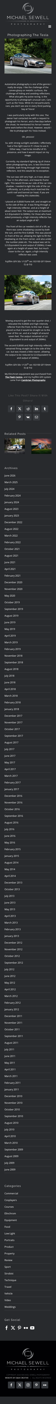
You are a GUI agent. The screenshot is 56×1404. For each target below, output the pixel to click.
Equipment (10, 1220)
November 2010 (13, 1102)
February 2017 (12, 782)
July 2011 (9, 1049)
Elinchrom (10, 1213)
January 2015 (11, 856)
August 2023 (11, 509)
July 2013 (9, 896)
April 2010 (10, 1136)
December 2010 (13, 1096)
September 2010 (13, 1116)
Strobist (8, 1273)
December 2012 (13, 942)
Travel (7, 1286)
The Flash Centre (13, 377)
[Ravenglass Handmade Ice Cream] (41, 446)
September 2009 (13, 1149)
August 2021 (11, 555)
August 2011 (11, 1042)
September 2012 (13, 962)
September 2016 (13, 816)
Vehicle (8, 1293)
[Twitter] (13, 1328)
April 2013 (10, 916)
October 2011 (12, 1029)
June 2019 (9, 622)
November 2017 (13, 722)
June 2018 (9, 682)
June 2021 (9, 562)
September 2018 (13, 662)
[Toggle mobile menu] (50, 26)
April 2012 (10, 989)
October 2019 (12, 602)
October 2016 (12, 809)
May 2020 (9, 595)
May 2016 (9, 842)
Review (8, 1260)
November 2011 (13, 1022)
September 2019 (13, 609)
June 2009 (9, 1169)
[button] (6, 446)
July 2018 (9, 675)
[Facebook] (6, 1328)
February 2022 (12, 542)
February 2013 (12, 929)
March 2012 (11, 996)
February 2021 (12, 575)
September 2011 (13, 1036)
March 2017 (11, 775)
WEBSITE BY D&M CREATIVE (17, 1378)
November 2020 (13, 589)
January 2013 (11, 936)
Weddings (10, 1307)
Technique (10, 1280)
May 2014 (9, 869)
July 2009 (9, 1163)
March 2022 (11, 535)
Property (9, 1253)
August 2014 (11, 862)
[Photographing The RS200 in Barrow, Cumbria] (14, 446)
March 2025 (11, 482)
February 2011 (12, 1082)
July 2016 (9, 829)
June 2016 (9, 836)
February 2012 (12, 1002)
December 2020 (13, 582)
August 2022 (11, 529)
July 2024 (9, 489)
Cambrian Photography (33, 380)
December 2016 (13, 795)
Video (7, 1300)
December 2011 (13, 1016)
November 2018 (13, 655)
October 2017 (12, 729)
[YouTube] (32, 1328)
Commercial (11, 1193)
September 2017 (13, 735)
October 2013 (12, 889)
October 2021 (12, 549)
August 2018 (11, 669)
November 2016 (13, 802)
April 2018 (10, 689)
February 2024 (12, 495)
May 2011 (9, 1062)
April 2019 (10, 635)
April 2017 (10, 769)
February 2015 (12, 849)
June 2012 (9, 976)
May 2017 (9, 762)
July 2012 (9, 969)
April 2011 (10, 1069)
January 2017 (11, 789)
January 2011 (11, 1089)
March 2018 (11, 695)
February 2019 (12, 649)
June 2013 (9, 902)
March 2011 (11, 1076)
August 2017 (11, 742)
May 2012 (9, 982)
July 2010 (9, 1129)
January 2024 (11, 502)
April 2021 (10, 569)
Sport (7, 1266)
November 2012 (13, 949)
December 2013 (13, 882)
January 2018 (11, 709)
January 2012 (11, 1009)
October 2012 (12, 956)
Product (9, 1246)
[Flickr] (26, 1328)
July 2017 (9, 749)
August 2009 (11, 1156)
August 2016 (11, 822)
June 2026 (9, 475)
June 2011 (9, 1056)
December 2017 (13, 715)
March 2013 (11, 922)
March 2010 (11, 1142)
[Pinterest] (19, 1328)
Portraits (9, 1240)
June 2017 (9, 755)
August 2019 (11, 615)
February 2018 (12, 702)
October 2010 (12, 1109)
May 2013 (9, 909)
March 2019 (11, 642)
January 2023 (11, 515)
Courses (9, 1206)
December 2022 (13, 522)
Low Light (9, 1233)
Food (7, 1226)
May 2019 (9, 629)
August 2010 (11, 1122)
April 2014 (10, 876)
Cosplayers (10, 1200)
